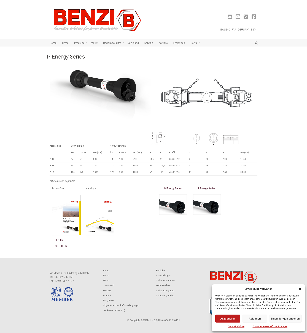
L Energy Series (207, 188)
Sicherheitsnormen (165, 280)
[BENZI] (97, 21)
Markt (106, 280)
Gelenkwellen (163, 285)
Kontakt (107, 290)
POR (246, 29)
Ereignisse (108, 300)
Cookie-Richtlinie (236, 326)
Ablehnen (255, 318)
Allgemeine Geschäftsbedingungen (270, 326)
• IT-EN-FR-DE (59, 240)
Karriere (107, 295)
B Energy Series (173, 188)
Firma (106, 275)
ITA (222, 29)
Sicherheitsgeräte (165, 290)
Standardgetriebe (165, 295)
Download (108, 285)
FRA (234, 29)
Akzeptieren (228, 318)
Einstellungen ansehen (285, 318)
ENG (227, 29)
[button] (300, 289)
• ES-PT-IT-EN (59, 246)
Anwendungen (163, 275)
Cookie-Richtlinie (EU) (114, 310)
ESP (253, 29)
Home (106, 270)
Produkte (160, 270)
